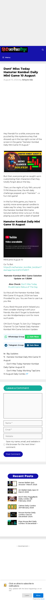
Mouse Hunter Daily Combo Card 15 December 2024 (27, 515)
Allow (38, 595)
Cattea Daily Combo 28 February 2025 (27, 507)
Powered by (38, 599)
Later (27, 595)
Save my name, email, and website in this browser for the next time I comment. (23, 444)
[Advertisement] (23, 23)
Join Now (34, 337)
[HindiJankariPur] (14, 50)
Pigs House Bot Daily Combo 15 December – (28, 522)
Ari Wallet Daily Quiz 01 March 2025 (28, 491)
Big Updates (12, 354)
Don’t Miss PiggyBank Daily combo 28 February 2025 (28, 499)
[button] (43, 50)
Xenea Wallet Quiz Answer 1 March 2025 (28, 484)
